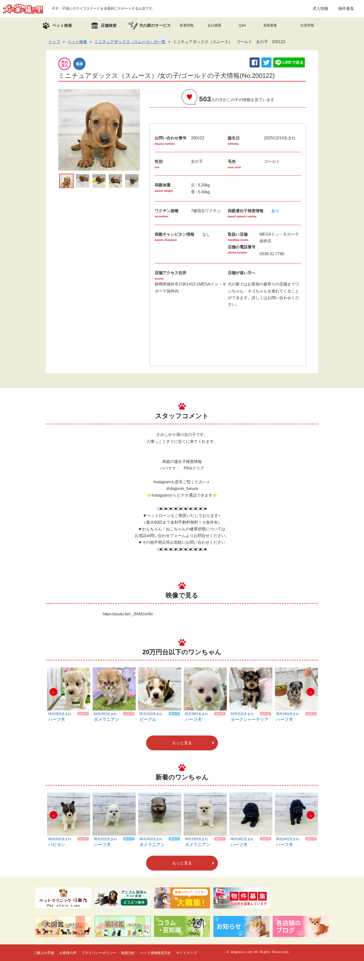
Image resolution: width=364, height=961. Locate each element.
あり (275, 211)
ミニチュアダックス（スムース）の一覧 (130, 42)
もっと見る (182, 743)
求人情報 (320, 8)
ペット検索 (77, 42)
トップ (54, 42)
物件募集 (346, 8)
